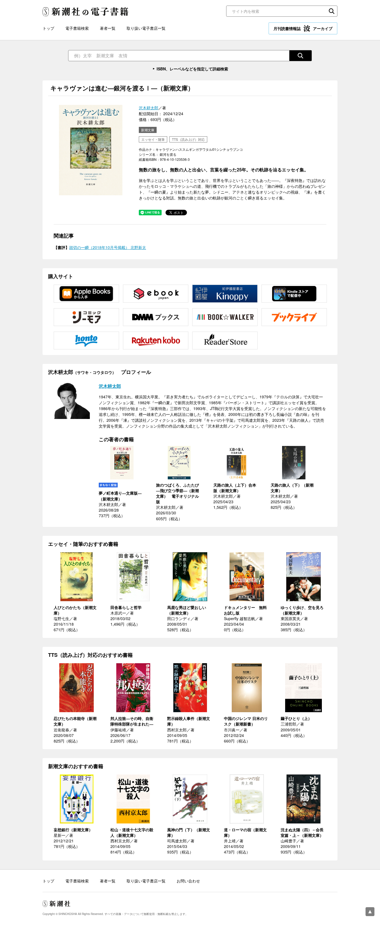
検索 (331, 11)
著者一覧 (107, 28)
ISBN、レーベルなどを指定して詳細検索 (192, 68)
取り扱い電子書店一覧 (146, 28)
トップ (48, 28)
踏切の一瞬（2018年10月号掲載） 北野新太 (107, 247)
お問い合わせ (188, 881)
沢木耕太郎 (148, 107)
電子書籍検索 (77, 28)
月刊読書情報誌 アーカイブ (302, 28)
